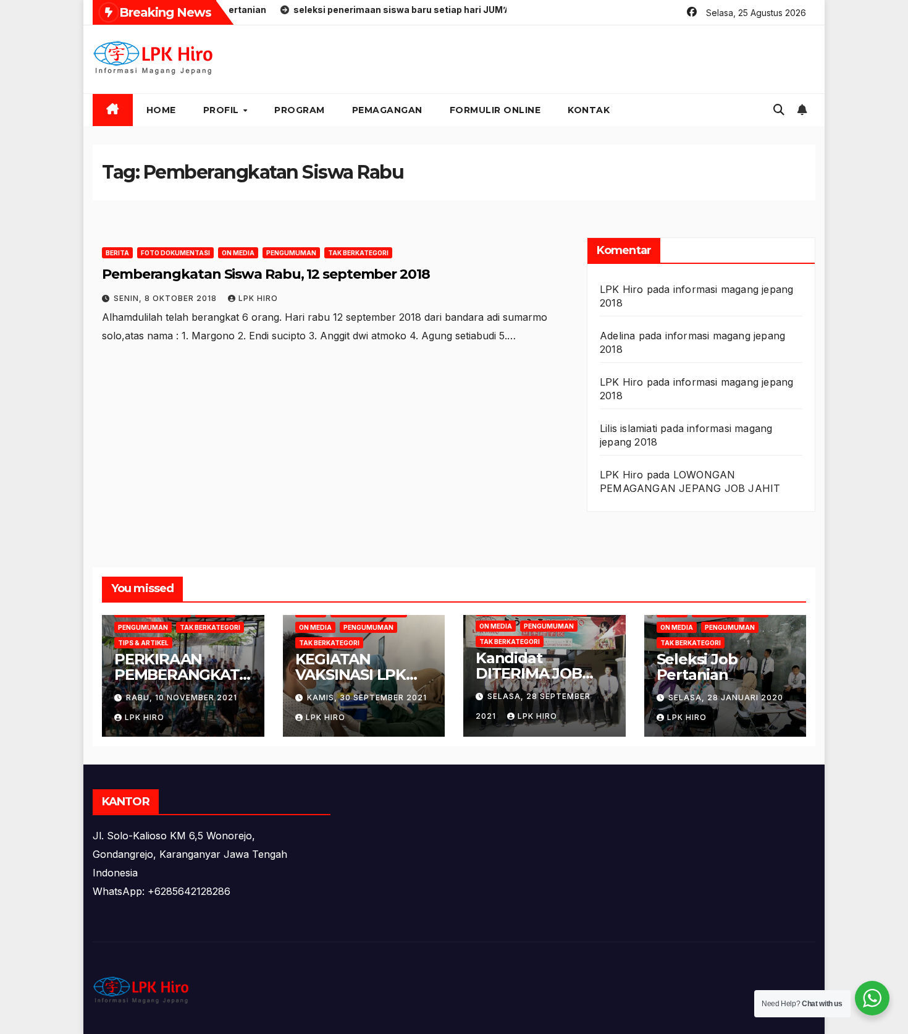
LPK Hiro (258, 298)
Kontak (589, 110)
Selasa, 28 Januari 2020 (725, 697)
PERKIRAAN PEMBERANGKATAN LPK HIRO (181, 674)
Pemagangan (387, 110)
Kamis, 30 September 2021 (367, 697)
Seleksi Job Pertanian (697, 667)
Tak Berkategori (358, 252)
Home (161, 110)
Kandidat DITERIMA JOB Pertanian (529, 673)
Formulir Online (495, 110)
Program (299, 110)
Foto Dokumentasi (175, 252)
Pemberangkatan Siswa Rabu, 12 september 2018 (266, 274)
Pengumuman (291, 252)
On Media (238, 252)
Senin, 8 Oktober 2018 (166, 298)
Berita (117, 252)
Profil (222, 110)
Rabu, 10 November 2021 (181, 697)
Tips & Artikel (143, 642)
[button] (778, 109)
